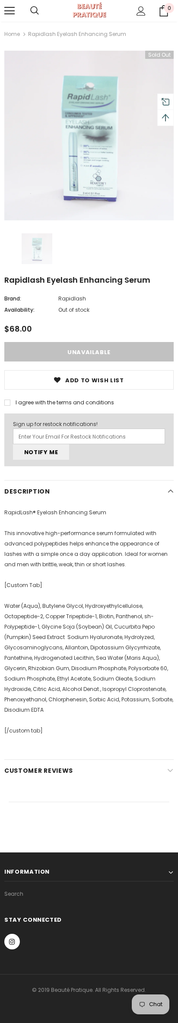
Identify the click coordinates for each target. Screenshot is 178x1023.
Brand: (12, 298)
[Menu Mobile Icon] (9, 11)
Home (12, 34)
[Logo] (89, 10)
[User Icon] (141, 11)
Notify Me (41, 452)
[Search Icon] (34, 10)
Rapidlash (72, 298)
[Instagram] (12, 941)
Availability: (19, 309)
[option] (89, 135)
